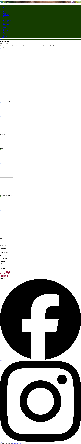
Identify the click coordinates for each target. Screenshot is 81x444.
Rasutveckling (5, 32)
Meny (1, 39)
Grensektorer (5, 29)
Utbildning (4, 27)
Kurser (3, 23)
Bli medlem (4, 11)
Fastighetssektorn (5, 30)
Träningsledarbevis (5, 14)
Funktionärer (3, 18)
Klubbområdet (5, 6)
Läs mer (1, 250)
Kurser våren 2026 (5, 25)
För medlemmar (4, 10)
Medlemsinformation (6, 12)
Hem (2, 5)
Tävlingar (3, 37)
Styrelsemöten (5, 35)
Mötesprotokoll (5, 36)
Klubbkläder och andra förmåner (7, 13)
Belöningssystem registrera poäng (9, 21)
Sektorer (3, 26)
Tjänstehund (5, 33)
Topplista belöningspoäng (8, 22)
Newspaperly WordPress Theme (16, 443)
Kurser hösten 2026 (6, 24)
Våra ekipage (5, 8)
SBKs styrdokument (6, 15)
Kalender (3, 17)
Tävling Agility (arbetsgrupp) (7, 28)
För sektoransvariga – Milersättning (8, 16)
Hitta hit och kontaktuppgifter (7, 7)
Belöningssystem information (7, 20)
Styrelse (3, 34)
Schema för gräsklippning (6, 19)
